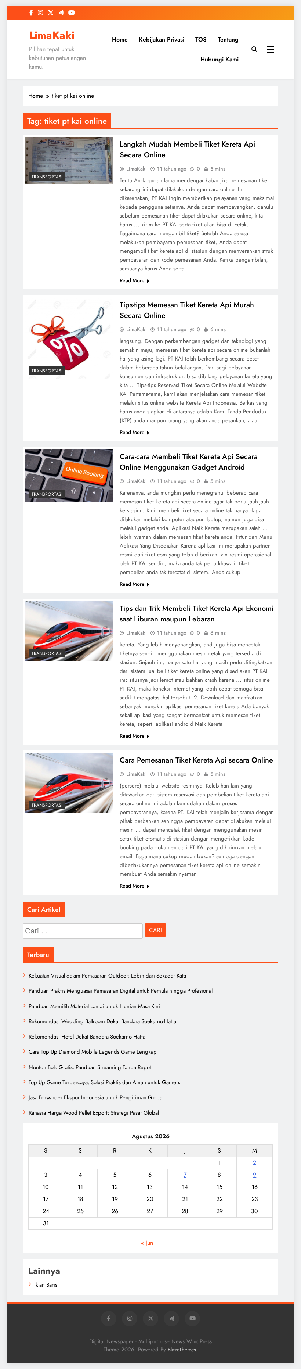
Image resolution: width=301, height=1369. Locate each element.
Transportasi (47, 176)
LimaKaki (52, 35)
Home (120, 39)
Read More (132, 280)
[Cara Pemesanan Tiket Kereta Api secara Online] (69, 783)
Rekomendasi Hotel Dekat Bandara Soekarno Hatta (87, 1037)
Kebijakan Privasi (161, 39)
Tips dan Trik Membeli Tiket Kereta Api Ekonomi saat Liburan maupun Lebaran (196, 613)
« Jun (147, 1243)
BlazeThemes (182, 1349)
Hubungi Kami (219, 59)
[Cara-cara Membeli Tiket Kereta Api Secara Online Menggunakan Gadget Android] (69, 475)
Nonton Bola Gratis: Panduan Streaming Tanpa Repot (90, 1067)
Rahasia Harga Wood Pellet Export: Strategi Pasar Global (94, 1113)
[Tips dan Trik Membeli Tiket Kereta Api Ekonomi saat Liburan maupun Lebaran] (69, 631)
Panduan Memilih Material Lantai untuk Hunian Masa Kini (94, 1006)
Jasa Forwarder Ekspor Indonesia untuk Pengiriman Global (96, 1097)
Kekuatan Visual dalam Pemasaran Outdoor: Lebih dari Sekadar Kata (107, 976)
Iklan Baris (45, 1285)
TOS (201, 39)
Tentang (228, 39)
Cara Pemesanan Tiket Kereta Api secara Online (196, 760)
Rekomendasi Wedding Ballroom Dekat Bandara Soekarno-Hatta (102, 1021)
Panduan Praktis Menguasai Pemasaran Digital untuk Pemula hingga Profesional (121, 991)
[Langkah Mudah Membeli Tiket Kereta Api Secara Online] (69, 160)
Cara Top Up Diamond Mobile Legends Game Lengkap (93, 1052)
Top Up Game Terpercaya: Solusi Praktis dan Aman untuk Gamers (104, 1082)
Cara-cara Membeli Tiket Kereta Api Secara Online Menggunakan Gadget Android (189, 462)
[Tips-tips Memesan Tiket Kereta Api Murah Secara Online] (69, 338)
